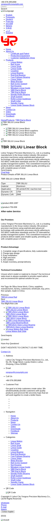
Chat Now (5, 172)
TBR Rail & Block (18, 92)
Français (9, 21)
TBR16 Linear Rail (9, 297)
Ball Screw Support (19, 84)
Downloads (11, 114)
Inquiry (4, 509)
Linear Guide (16, 69)
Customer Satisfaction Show (23, 58)
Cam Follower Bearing (20, 77)
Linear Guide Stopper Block (22, 105)
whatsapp (5, 503)
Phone (4, 505)
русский (9, 24)
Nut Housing (16, 86)
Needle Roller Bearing (20, 95)
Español (9, 33)
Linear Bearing (17, 73)
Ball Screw (15, 64)
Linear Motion (16, 62)
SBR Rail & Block (18, 90)
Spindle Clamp (17, 103)
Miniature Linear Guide (20, 88)
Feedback (10, 116)
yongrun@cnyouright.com (12, 4)
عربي (8, 31)
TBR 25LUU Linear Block (12, 301)
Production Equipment (20, 56)
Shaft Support (16, 97)
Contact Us (10, 110)
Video (8, 112)
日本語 (9, 28)
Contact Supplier (8, 512)
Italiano (9, 26)
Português (10, 17)
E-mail (4, 507)
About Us (10, 51)
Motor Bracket (16, 82)
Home (8, 49)
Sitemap (14, 433)
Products (9, 60)
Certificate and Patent (20, 54)
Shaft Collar (16, 101)
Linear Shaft (16, 66)
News (8, 107)
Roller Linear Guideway (21, 99)
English (9, 15)
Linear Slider (16, 79)
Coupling (15, 71)
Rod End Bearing (18, 75)
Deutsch (9, 19)
